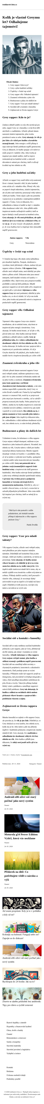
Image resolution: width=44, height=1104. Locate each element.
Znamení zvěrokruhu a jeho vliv (22, 97)
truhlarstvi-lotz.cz (9, 5)
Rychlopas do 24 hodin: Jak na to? (18, 981)
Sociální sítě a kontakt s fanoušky (23, 107)
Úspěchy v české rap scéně (20, 91)
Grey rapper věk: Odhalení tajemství (24, 94)
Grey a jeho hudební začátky (21, 88)
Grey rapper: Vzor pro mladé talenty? (24, 104)
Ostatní (39, 764)
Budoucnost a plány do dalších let (23, 101)
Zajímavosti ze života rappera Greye (24, 110)
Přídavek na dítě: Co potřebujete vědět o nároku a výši (21, 875)
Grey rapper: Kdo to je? (19, 85)
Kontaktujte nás (26, 755)
